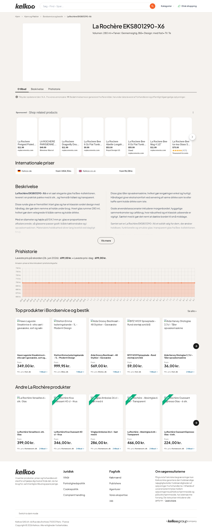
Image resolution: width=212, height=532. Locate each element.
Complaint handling (74, 494)
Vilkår (66, 477)
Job (111, 500)
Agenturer (114, 489)
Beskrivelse (37, 88)
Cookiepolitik (70, 489)
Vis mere (106, 240)
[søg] (152, 6)
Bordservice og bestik (53, 16)
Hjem (17, 16)
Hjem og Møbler (31, 16)
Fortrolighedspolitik (74, 483)
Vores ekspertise (118, 494)
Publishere (115, 483)
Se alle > (192, 310)
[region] (106, 346)
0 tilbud (22, 88)
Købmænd (115, 477)
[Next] (196, 346)
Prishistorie (54, 88)
